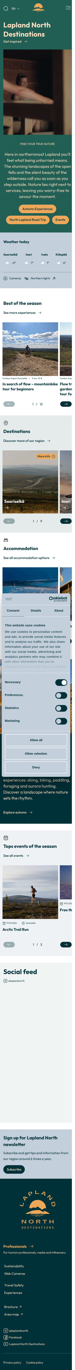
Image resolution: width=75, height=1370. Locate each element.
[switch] (61, 695)
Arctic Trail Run (15, 929)
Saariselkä (14, 501)
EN (13, 8)
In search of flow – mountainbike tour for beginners (30, 386)
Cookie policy (34, 1362)
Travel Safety (14, 1285)
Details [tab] (36, 610)
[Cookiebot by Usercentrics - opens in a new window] (50, 599)
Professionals (15, 1246)
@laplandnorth (16, 980)
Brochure (11, 1307)
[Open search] (5, 8)
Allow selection (36, 753)
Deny (36, 767)
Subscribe (14, 1169)
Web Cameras (14, 1274)
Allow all (36, 740)
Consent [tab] (13, 610)
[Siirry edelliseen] (9, 404)
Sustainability (14, 1266)
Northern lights (40, 278)
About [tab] (58, 610)
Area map (11, 1314)
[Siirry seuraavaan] (66, 404)
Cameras (15, 278)
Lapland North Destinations (27, 1344)
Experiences (13, 1293)
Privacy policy (12, 1362)
